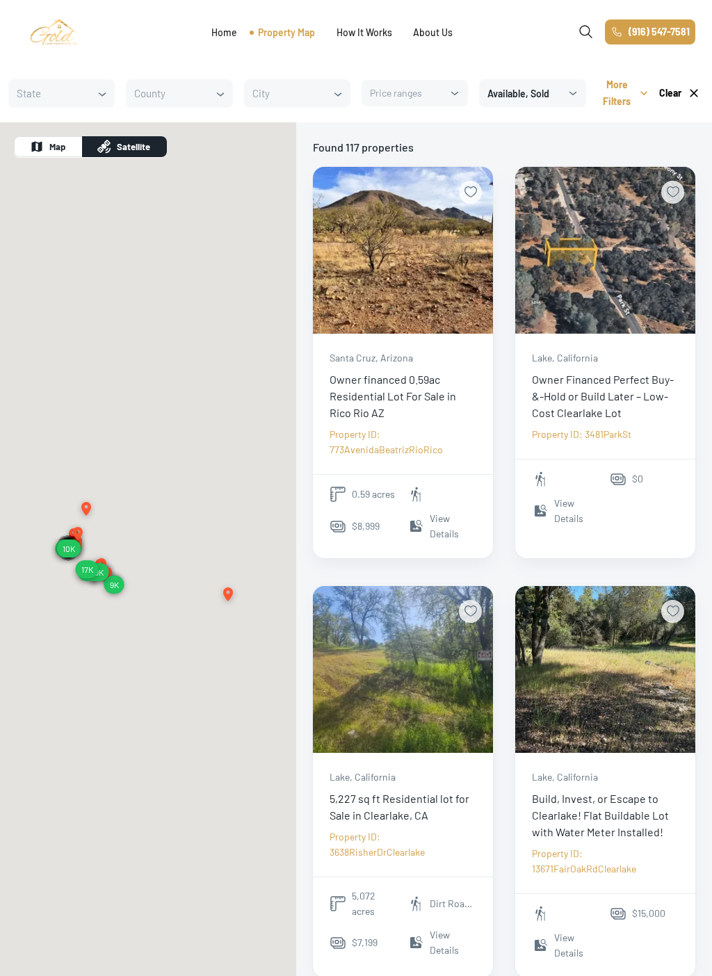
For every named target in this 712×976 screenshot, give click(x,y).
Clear (670, 93)
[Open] (102, 93)
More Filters (617, 93)
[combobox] (51, 93)
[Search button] (586, 32)
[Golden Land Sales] (54, 32)
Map (57, 146)
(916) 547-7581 (659, 32)
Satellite (133, 146)
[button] (86, 510)
